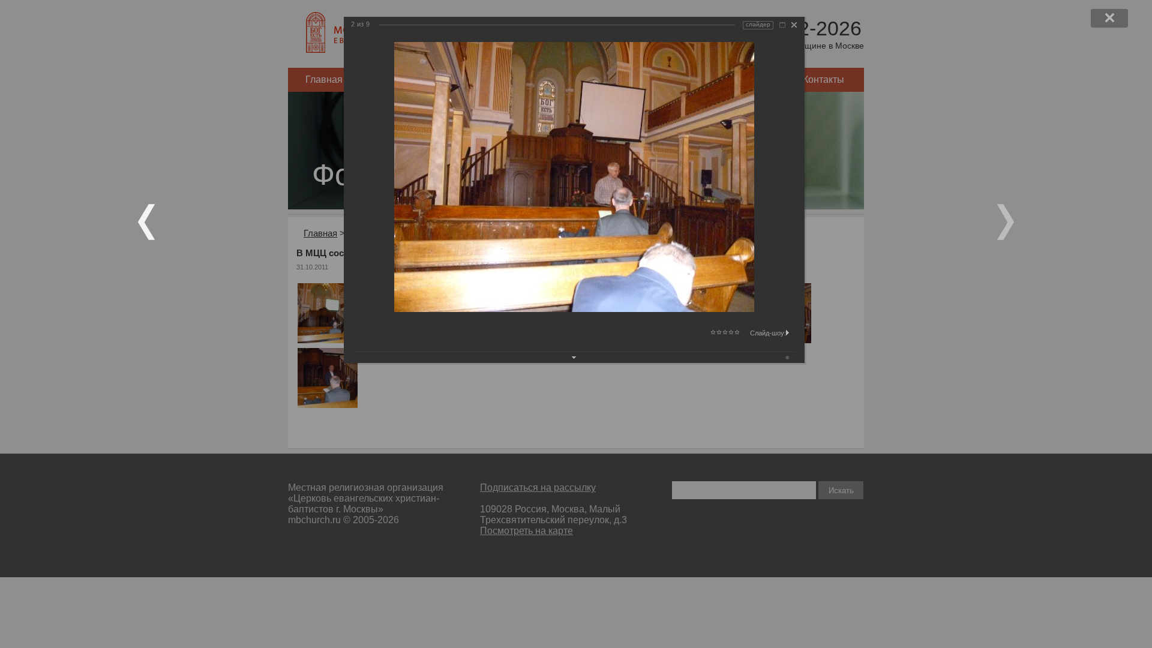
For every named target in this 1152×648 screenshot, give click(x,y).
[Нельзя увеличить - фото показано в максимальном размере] (782, 25)
